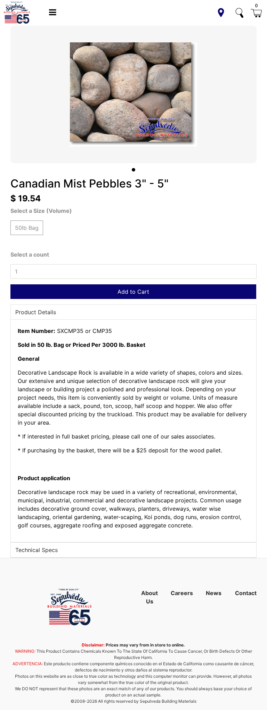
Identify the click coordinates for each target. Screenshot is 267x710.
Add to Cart (133, 291)
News (213, 593)
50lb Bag (27, 227)
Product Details (35, 312)
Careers (182, 593)
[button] (221, 12)
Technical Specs (36, 549)
